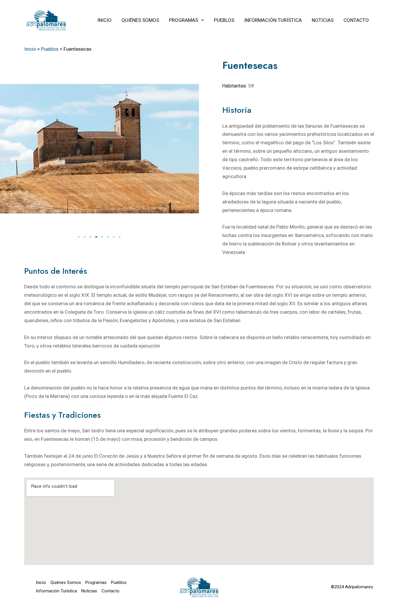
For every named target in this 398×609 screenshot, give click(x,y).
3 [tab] (91, 237)
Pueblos (118, 582)
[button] (201, 20)
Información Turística (56, 591)
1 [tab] (79, 237)
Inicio (41, 582)
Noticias (89, 591)
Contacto (110, 591)
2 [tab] (85, 237)
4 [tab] (97, 237)
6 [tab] (108, 237)
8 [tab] (120, 237)
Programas (96, 582)
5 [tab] (102, 237)
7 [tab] (114, 237)
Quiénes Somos (65, 582)
